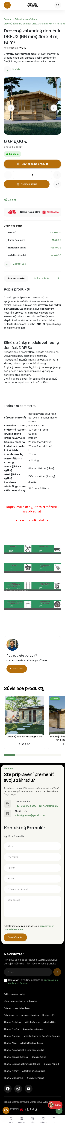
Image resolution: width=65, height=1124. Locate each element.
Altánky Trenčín (11, 1029)
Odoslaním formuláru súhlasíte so (33, 982)
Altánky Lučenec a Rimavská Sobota (22, 1064)
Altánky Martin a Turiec (31, 1043)
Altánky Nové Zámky (33, 1029)
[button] (57, 184)
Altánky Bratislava (12, 1022)
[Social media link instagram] (18, 1089)
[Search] (57, 5)
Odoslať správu (15, 937)
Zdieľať (12, 199)
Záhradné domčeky (25, 19)
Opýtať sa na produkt (34, 163)
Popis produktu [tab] (16, 278)
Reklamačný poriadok (14, 994)
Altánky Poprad (51, 1064)
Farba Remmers (16, 240)
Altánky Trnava (32, 1022)
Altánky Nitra (49, 1022)
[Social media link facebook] (8, 1089)
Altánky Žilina (10, 1043)
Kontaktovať (16, 668)
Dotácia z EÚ (48, 1015)
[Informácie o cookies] (6, 1110)
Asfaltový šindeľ (17, 255)
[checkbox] (5, 232)
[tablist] (32, 278)
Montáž (12, 232)
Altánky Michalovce (13, 1078)
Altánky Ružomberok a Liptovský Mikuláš (24, 1050)
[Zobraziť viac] (7, 264)
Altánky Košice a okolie (33, 1071)
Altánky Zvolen (39, 1057)
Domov (7, 19)
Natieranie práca (17, 247)
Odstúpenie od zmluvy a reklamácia (21, 1015)
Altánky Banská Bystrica (16, 1057)
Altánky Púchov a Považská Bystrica (42, 1036)
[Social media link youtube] (28, 1089)
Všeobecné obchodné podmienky (20, 1001)
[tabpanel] (32, 459)
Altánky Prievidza (12, 1036)
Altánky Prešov (11, 1071)
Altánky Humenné (35, 1078)
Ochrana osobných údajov (17, 1008)
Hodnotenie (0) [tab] (41, 278)
